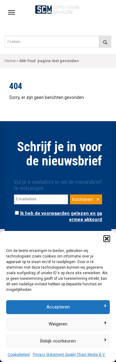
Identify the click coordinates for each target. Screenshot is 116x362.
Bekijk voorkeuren (58, 341)
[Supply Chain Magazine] (58, 9)
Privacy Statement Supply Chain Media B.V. (69, 354)
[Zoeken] (105, 42)
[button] (107, 239)
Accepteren (58, 307)
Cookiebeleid (19, 354)
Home (10, 60)
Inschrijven (82, 199)
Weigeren (58, 324)
